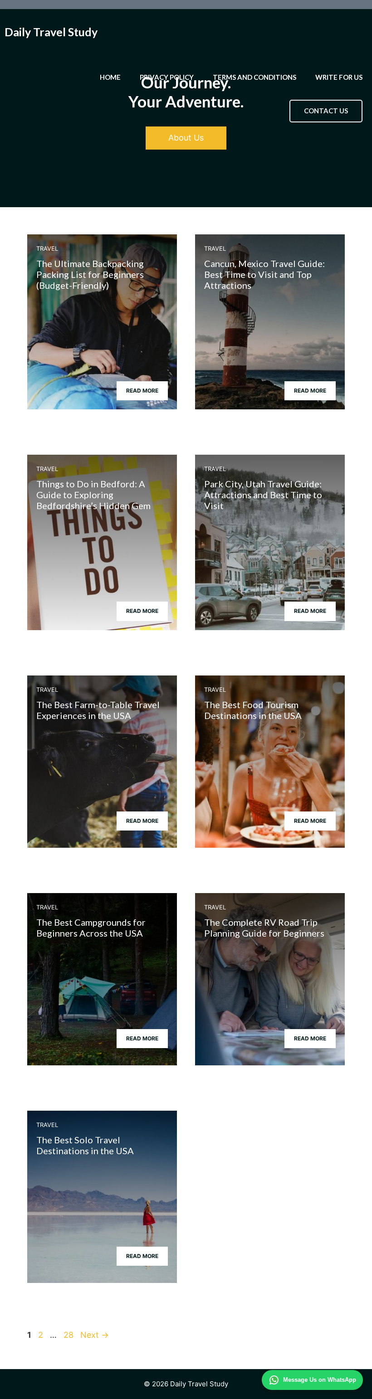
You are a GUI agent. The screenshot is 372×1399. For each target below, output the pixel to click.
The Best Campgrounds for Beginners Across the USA (91, 927)
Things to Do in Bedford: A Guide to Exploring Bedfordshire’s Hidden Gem (93, 494)
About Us (186, 137)
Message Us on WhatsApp (319, 1379)
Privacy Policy (167, 77)
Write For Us (338, 77)
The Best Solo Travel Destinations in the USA (85, 1145)
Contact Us (326, 111)
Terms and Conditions (254, 77)
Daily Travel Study (51, 32)
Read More (142, 390)
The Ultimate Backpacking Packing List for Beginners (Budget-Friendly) (90, 274)
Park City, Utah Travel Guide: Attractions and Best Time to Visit (263, 494)
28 (69, 1335)
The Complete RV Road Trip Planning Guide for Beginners (264, 927)
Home (110, 77)
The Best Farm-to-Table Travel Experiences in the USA (98, 710)
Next (94, 1335)
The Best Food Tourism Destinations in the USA (253, 710)
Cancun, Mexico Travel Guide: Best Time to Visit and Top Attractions (264, 274)
